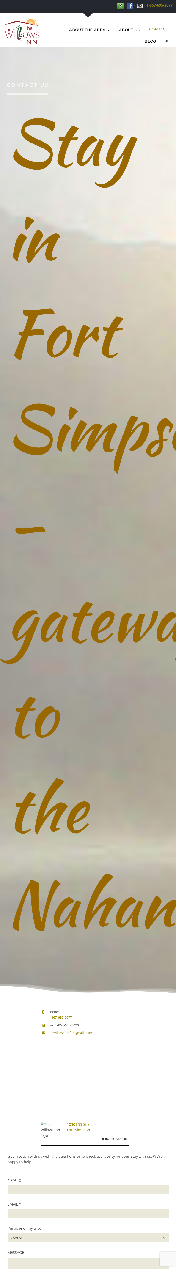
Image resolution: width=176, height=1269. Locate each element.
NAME (14, 1180)
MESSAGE (16, 1252)
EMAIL (14, 1204)
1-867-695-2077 (159, 5)
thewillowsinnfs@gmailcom (70, 1033)
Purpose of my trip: (24, 1228)
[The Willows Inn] (167, 41)
